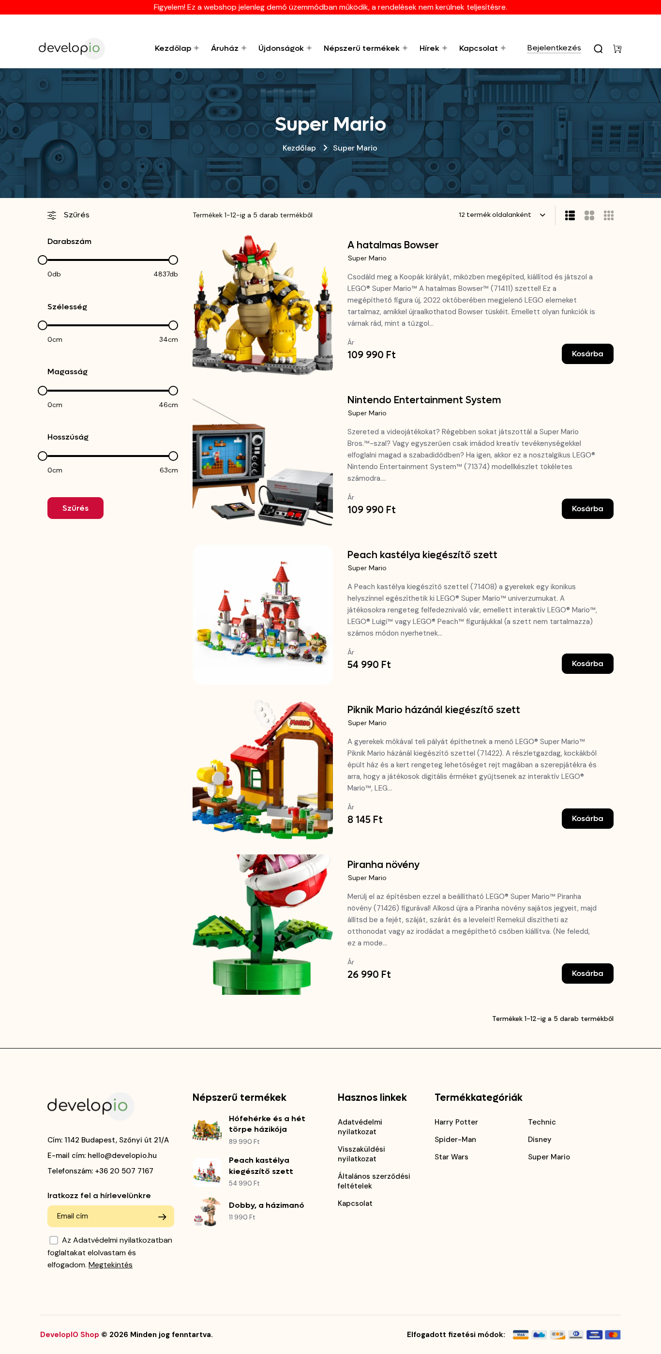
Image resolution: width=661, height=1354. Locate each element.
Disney (540, 1139)
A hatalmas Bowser (393, 245)
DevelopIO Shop (69, 1334)
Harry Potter (456, 1122)
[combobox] (502, 215)
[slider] (42, 260)
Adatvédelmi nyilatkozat (360, 1127)
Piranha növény (383, 865)
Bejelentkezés (554, 48)
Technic (542, 1122)
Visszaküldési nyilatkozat (361, 1154)
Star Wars (451, 1157)
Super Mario (367, 258)
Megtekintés (111, 1265)
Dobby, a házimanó (266, 1205)
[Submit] (162, 1217)
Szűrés (75, 508)
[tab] (584, 215)
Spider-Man (455, 1139)
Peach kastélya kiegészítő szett (422, 555)
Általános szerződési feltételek (374, 1181)
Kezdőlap (299, 148)
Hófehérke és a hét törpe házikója (267, 1123)
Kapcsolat (355, 1203)
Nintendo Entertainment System (424, 400)
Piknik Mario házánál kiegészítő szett (433, 710)
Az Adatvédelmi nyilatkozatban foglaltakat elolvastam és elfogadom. (109, 1252)
